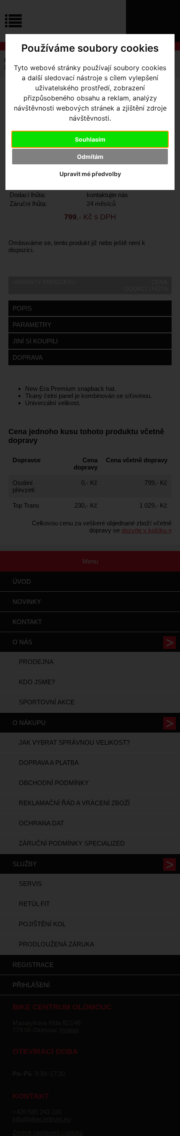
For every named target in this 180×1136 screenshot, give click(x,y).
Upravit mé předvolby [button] (90, 173)
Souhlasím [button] (90, 139)
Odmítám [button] (90, 156)
